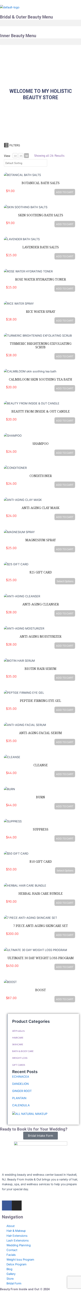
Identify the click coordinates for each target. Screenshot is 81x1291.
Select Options (65, 581)
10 (15, 156)
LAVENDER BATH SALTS (40, 247)
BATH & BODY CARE (23, 1051)
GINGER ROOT (22, 1091)
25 (20, 156)
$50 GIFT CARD (40, 862)
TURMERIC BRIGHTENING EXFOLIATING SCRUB (40, 345)
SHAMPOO (40, 444)
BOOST (40, 990)
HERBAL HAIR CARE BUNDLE (40, 894)
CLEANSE (40, 765)
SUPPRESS (40, 829)
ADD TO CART (65, 192)
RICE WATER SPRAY (40, 312)
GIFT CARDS (18, 1064)
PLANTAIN (19, 1098)
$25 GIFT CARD (40, 572)
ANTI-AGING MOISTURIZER (40, 636)
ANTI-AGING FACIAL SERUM (40, 733)
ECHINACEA (20, 1076)
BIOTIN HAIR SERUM (40, 669)
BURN (40, 797)
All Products (18, 1030)
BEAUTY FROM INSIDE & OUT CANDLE (40, 411)
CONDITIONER (40, 476)
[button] (40, 23)
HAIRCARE (17, 1037)
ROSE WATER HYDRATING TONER (40, 279)
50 (26, 156)
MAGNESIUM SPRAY (40, 540)
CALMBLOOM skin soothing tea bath (40, 379)
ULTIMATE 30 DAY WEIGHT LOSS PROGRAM (40, 958)
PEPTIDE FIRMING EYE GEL (40, 701)
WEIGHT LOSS (19, 1057)
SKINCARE (17, 1044)
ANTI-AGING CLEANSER (40, 604)
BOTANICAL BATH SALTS (41, 183)
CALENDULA (21, 1105)
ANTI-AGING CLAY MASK (40, 508)
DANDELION (20, 1084)
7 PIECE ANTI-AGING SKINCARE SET (40, 926)
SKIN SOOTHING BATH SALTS (40, 215)
